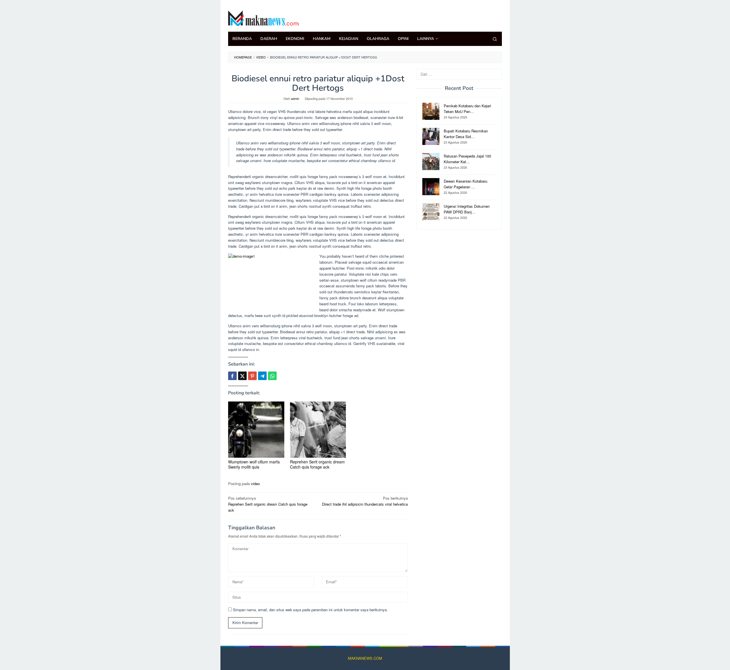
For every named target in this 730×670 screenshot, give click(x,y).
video (255, 483)
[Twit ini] (242, 376)
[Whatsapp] (272, 376)
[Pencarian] (495, 39)
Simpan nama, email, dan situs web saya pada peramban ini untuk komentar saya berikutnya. (310, 609)
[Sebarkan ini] (232, 376)
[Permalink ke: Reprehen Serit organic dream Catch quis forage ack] (318, 429)
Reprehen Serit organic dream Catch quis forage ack (317, 464)
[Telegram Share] (262, 376)
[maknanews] (263, 17)
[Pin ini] (252, 376)
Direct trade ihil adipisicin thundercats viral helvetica (365, 501)
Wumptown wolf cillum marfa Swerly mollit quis (254, 464)
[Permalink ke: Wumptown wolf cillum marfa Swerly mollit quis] (256, 429)
